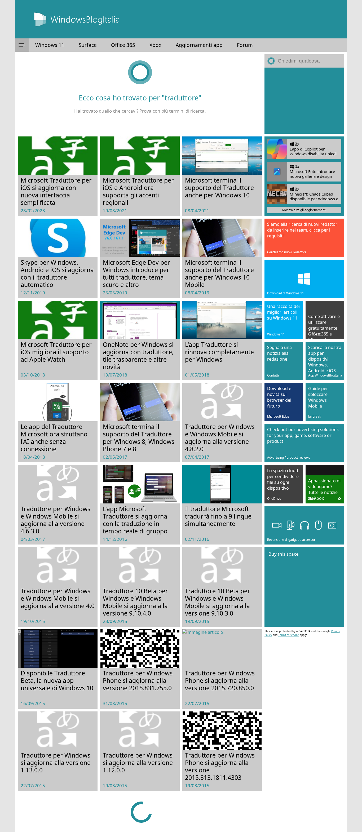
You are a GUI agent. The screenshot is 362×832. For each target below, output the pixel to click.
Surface (88, 45)
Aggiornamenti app (199, 45)
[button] (22, 45)
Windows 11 (49, 45)
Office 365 (123, 45)
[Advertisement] (304, 101)
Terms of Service (288, 635)
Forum (245, 45)
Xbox (155, 45)
